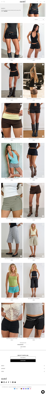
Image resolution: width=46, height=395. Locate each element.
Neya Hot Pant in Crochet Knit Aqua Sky (12, 298)
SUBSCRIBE (23, 360)
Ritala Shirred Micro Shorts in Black (11, 338)
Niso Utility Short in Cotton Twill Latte (34, 258)
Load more (23, 346)
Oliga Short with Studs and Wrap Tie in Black (34, 338)
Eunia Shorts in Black (12, 58)
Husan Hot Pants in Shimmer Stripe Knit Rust (34, 98)
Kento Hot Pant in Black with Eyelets (12, 98)
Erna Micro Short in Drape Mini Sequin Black (34, 58)
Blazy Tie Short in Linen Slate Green (11, 218)
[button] (21, 24)
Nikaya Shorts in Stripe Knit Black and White (12, 178)
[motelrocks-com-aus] (22, 1)
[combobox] (4, 1)
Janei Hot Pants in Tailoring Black (34, 138)
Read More (5, 11)
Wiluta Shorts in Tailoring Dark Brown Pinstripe (34, 218)
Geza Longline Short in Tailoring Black (34, 298)
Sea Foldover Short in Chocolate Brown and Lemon (12, 138)
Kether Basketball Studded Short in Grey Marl (12, 258)
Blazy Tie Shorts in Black (34, 178)
